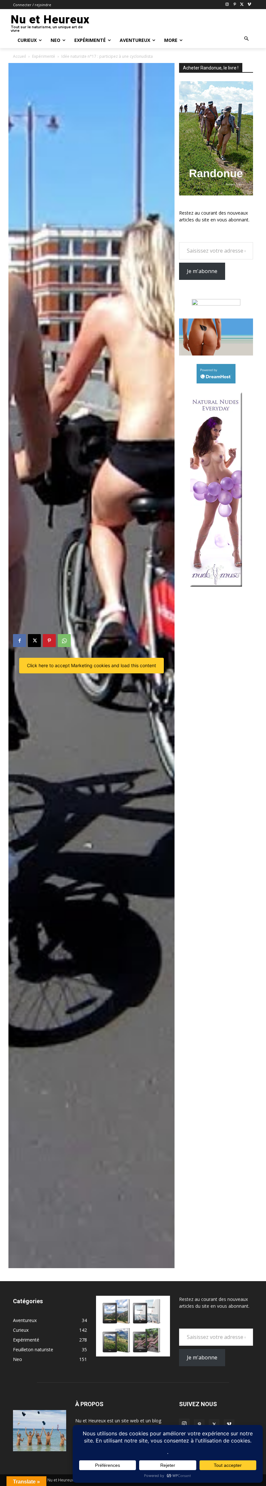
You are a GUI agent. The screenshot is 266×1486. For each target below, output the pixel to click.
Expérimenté (43, 56)
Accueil (19, 56)
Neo (17, 1359)
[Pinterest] (234, 4)
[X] (242, 4)
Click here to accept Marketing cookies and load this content (91, 665)
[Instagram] (227, 4)
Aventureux (25, 1320)
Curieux (21, 1330)
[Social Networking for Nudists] (216, 354)
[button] (246, 39)
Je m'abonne (202, 271)
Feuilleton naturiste (33, 1349)
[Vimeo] (249, 4)
